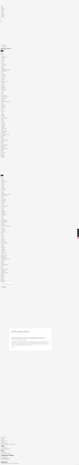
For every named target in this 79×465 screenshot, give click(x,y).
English (2, 10)
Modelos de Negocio (4, 148)
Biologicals (2, 157)
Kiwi (2, 66)
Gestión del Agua (4, 118)
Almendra (3, 78)
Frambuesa (3, 64)
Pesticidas (3, 124)
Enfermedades (4, 128)
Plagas (3, 127)
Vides (2, 73)
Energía (3, 120)
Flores (2, 102)
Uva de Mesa (4, 74)
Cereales (2, 90)
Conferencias (3, 152)
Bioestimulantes (3, 132)
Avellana (3, 79)
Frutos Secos (3, 76)
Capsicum (3, 88)
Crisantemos (4, 105)
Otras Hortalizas (4, 89)
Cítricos (3, 187)
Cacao (3, 113)
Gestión (2, 143)
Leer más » (13, 347)
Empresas (2, 150)
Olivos (2, 108)
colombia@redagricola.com (5, 458)
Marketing (3, 147)
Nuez (2, 80)
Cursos (2, 153)
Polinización (4, 126)
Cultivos (2, 53)
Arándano (3, 56)
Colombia (3, 8)
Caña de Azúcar (4, 98)
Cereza (3, 60)
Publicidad (2, 279)
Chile (2, 6)
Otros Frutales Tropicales (6, 69)
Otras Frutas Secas (5, 81)
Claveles (3, 106)
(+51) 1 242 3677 (4, 452)
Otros (2, 109)
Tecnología (2, 115)
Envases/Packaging (4, 140)
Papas (3, 85)
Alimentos (3, 141)
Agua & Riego (3, 241)
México (2, 9)
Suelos (2, 137)
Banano (3, 58)
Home (2, 52)
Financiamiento (3, 270)
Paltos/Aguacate (4, 70)
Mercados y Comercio (4, 144)
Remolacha (3, 100)
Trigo (2, 92)
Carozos (3, 59)
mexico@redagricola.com (5, 459)
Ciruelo (3, 61)
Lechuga (3, 86)
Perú (2, 7)
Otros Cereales (4, 95)
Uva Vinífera (4, 75)
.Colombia (15, 339)
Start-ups (2, 149)
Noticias (20, 339)
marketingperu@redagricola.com (6, 453)
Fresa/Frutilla (4, 65)
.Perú (18, 339)
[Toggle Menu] (2, 51)
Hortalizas (3, 82)
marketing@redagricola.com (5, 448)
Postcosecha (3, 135)
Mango (3, 67)
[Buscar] (3, 285)
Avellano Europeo (4, 57)
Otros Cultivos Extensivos (6, 101)
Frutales (2, 54)
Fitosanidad (3, 122)
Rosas (3, 228)
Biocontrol (3, 125)
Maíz (2, 93)
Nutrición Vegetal (4, 255)
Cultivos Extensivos (4, 96)
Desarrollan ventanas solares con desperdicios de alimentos (28, 338)
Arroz (2, 94)
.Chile (12, 339)
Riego (3, 119)
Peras (3, 72)
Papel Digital (3, 156)
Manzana (3, 68)
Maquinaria (3, 133)
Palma (3, 99)
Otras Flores (4, 107)
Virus (2, 129)
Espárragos (3, 87)
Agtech (2, 136)
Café (2, 112)
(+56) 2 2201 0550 (4, 447)
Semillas (3, 114)
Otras (2, 142)
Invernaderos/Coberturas (5, 134)
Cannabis (3, 111)
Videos (2, 151)
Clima (2, 121)
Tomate (3, 84)
